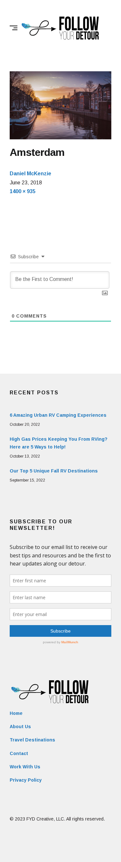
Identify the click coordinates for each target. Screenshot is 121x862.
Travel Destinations (32, 739)
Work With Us (25, 766)
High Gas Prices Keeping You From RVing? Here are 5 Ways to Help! (58, 443)
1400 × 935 (22, 191)
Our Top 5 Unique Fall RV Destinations (54, 470)
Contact (19, 753)
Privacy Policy (26, 780)
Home (16, 713)
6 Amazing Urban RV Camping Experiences (58, 415)
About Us (20, 726)
